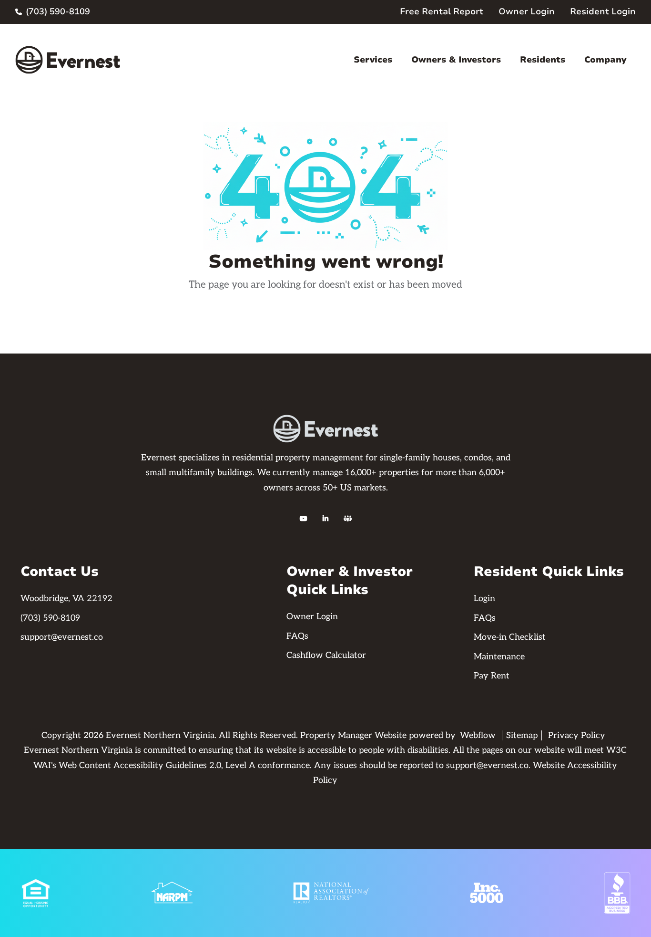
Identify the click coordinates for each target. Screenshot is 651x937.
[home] (67, 60)
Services (373, 59)
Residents (542, 59)
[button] (373, 60)
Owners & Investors (456, 59)
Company (605, 59)
